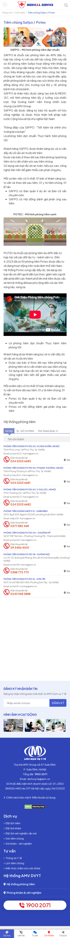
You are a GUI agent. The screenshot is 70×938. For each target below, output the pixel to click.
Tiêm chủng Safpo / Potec (41, 12)
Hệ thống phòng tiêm (20, 884)
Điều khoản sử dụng (43, 797)
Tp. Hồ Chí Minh (25, 430)
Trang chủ (7, 12)
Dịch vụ (7, 935)
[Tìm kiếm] (66, 5)
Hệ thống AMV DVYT (22, 875)
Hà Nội (9, 430)
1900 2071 (37, 905)
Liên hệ (21, 935)
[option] (13, 725)
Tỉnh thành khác (47, 430)
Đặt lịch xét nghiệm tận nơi (21, 833)
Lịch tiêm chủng (14, 863)
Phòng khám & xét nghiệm (23, 892)
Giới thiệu (20, 12)
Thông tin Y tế (13, 858)
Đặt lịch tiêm (12, 823)
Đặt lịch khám (13, 828)
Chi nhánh (49, 935)
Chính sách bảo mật (17, 797)
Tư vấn (35, 935)
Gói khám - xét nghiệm (18, 843)
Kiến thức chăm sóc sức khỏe (22, 868)
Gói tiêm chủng (14, 838)
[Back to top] (64, 908)
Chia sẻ (63, 935)
